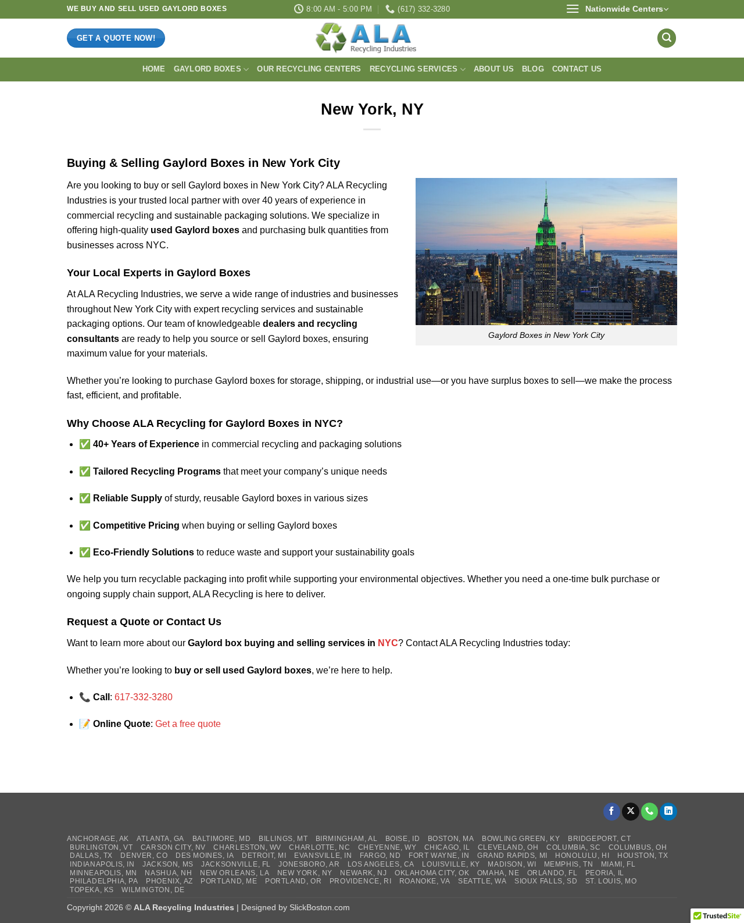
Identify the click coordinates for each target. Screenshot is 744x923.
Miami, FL (618, 864)
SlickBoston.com (319, 907)
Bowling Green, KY (521, 839)
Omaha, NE (498, 873)
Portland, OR (293, 881)
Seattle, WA (482, 881)
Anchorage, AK (98, 839)
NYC (388, 643)
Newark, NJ (363, 873)
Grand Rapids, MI (512, 855)
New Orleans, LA (234, 873)
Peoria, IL (604, 873)
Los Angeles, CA (381, 864)
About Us (494, 69)
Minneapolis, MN (103, 873)
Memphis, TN (568, 864)
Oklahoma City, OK (432, 873)
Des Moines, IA (205, 855)
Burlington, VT (101, 847)
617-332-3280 (144, 697)
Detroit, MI (264, 855)
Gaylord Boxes (207, 69)
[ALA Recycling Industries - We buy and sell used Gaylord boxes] (372, 38)
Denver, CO (143, 855)
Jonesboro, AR (308, 864)
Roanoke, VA (424, 881)
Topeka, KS (92, 890)
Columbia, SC (573, 847)
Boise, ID (402, 839)
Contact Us (577, 69)
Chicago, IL (447, 847)
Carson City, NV (173, 847)
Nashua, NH (168, 873)
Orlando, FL (552, 873)
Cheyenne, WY (387, 847)
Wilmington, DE (153, 890)
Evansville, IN (323, 855)
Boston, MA (451, 839)
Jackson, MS (168, 864)
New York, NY (304, 873)
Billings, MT (283, 839)
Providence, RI (361, 881)
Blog (533, 69)
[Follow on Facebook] (612, 812)
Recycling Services (414, 69)
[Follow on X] (630, 812)
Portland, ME (229, 881)
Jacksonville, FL (236, 864)
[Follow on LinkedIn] (668, 812)
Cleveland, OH (508, 847)
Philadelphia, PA (104, 881)
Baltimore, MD (221, 839)
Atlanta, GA (160, 839)
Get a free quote (188, 724)
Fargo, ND (380, 855)
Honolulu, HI (582, 855)
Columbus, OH (638, 847)
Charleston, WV (247, 847)
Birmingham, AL (347, 839)
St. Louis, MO (611, 881)
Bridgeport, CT (599, 839)
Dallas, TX (91, 855)
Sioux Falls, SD (545, 881)
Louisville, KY (451, 864)
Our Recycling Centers (309, 69)
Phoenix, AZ (169, 881)
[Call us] (650, 812)
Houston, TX (642, 855)
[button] (617, 9)
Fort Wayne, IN (439, 855)
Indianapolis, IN (102, 864)
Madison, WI (512, 864)
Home (154, 69)
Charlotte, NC (319, 847)
